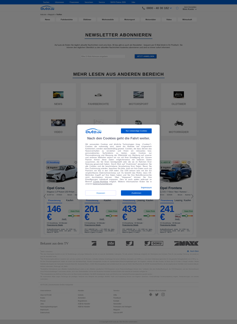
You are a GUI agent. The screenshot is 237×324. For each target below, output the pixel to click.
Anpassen (100, 193)
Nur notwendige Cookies (136, 131)
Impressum (146, 188)
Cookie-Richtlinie (100, 181)
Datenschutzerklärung (102, 184)
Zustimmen (136, 193)
